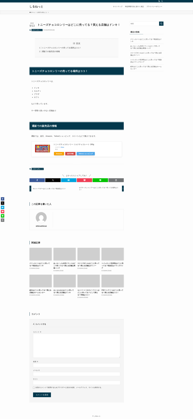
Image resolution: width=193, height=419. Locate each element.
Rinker (62, 147)
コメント (37, 332)
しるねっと (36, 6)
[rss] (159, 1)
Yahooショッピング (86, 154)
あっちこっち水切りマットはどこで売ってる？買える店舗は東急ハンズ (145, 47)
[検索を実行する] (161, 23)
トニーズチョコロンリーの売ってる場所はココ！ (61, 48)
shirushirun (41, 226)
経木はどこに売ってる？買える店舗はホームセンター (146, 68)
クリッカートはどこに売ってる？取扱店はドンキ (146, 40)
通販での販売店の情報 (51, 51)
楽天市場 (70, 154)
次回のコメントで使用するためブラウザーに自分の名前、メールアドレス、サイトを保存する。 (69, 387)
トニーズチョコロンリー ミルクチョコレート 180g (73, 144)
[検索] (162, 1)
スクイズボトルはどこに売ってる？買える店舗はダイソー (146, 54)
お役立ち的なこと (37, 30)
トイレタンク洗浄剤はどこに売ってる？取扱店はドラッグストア (146, 61)
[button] (37, 180)
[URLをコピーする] (116, 180)
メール (36, 370)
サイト (35, 379)
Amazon (59, 154)
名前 (35, 361)
